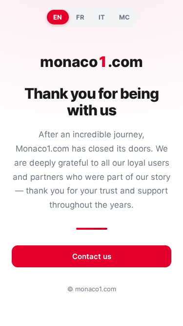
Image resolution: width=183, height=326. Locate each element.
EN (57, 17)
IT (102, 17)
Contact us (91, 256)
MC (124, 17)
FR (80, 17)
